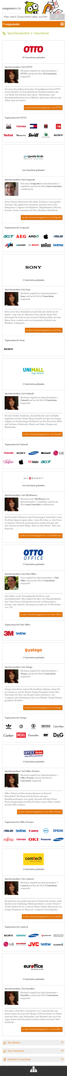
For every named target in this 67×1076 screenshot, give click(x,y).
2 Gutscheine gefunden (33, 280)
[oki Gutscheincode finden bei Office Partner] (33, 839)
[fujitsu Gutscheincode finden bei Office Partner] (8, 839)
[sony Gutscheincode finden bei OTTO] (58, 135)
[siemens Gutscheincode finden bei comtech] (21, 936)
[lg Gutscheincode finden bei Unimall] (58, 453)
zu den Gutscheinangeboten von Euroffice (41, 1029)
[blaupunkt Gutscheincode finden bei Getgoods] (21, 245)
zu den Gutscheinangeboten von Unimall (42, 434)
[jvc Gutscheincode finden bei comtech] (33, 944)
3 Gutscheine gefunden (33, 564)
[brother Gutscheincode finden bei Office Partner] (21, 831)
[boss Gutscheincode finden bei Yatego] (46, 727)
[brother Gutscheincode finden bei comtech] (46, 944)
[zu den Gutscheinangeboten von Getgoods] (33, 165)
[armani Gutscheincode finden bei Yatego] (21, 727)
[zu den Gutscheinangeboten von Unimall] (33, 379)
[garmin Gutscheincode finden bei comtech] (58, 944)
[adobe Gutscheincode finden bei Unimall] (33, 462)
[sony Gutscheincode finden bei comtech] (8, 936)
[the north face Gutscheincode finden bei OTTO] (58, 127)
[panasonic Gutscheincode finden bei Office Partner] (46, 839)
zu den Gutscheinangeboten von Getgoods (41, 217)
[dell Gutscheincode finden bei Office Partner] (46, 831)
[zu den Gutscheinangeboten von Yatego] (33, 652)
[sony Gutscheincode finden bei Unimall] (21, 453)
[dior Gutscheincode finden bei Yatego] (33, 735)
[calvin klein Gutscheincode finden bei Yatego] (58, 727)
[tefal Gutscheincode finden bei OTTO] (8, 135)
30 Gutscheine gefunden (33, 57)
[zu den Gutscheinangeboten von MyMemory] (33, 480)
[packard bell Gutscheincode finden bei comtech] (46, 936)
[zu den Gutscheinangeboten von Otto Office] (33, 559)
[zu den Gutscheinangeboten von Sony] (33, 275)
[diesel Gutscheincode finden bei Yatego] (21, 735)
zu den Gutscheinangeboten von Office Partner (39, 812)
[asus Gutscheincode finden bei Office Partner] (8, 831)
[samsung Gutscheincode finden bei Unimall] (33, 453)
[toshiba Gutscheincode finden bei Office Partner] (21, 839)
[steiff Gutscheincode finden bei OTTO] (33, 135)
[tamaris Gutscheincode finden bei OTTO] (21, 135)
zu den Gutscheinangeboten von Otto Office (40, 614)
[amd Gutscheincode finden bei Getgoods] (33, 236)
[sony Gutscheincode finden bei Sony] (8, 349)
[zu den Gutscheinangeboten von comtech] (33, 864)
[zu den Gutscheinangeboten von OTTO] (33, 52)
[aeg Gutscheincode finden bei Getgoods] (21, 236)
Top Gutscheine (16, 1050)
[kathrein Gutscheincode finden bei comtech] (21, 944)
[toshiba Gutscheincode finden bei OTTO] (21, 127)
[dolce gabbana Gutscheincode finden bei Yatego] (58, 735)
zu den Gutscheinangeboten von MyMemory (40, 535)
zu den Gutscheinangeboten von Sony (43, 330)
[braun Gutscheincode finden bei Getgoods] (46, 245)
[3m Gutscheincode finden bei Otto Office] (8, 633)
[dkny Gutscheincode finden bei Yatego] (46, 735)
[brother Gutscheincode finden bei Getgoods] (58, 245)
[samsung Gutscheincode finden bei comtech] (33, 936)
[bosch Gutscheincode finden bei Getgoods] (33, 245)
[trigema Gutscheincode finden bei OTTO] (8, 127)
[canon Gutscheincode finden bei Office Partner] (33, 831)
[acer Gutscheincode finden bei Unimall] (46, 462)
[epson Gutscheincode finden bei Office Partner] (58, 831)
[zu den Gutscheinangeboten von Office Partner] (33, 757)
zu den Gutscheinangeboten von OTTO (43, 107)
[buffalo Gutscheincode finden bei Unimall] (8, 462)
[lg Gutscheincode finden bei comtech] (8, 944)
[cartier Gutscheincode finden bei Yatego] (8, 735)
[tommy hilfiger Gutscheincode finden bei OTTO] (33, 127)
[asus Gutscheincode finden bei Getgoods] (58, 236)
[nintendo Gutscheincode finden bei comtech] (58, 936)
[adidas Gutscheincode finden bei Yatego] (8, 727)
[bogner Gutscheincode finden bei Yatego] (33, 727)
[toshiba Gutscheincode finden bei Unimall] (8, 453)
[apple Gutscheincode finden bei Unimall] (21, 462)
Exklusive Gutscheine (19, 1059)
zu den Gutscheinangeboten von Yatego (42, 707)
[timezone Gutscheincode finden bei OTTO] (46, 127)
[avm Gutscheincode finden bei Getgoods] (8, 245)
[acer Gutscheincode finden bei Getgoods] (8, 236)
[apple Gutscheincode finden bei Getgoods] (46, 236)
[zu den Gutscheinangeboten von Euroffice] (33, 974)
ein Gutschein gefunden (33, 170)
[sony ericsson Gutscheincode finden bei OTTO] (46, 135)
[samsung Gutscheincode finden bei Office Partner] (58, 839)
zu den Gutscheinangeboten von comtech (42, 916)
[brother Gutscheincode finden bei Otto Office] (21, 633)
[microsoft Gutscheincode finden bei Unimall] (46, 453)
